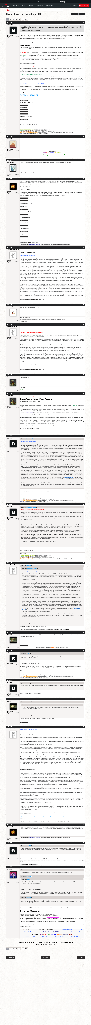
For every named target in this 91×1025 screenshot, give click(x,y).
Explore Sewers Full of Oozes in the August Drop (42, 1)
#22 (83, 866)
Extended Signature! (23, 321)
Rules (23, 5)
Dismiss (62, 1)
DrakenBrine (28, 869)
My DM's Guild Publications (67, 929)
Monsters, (47, 152)
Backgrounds (60, 934)
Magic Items (52, 152)
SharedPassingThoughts (31, 438)
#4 (83, 178)
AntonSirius (28, 565)
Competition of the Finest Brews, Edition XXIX (56, 149)
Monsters (45, 934)
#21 (83, 842)
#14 (83, 562)
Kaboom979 (28, 845)
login (45, 943)
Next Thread (81, 957)
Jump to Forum (45, 957)
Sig (31, 172)
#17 (83, 680)
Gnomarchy (28, 701)
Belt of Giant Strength (58, 289)
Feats (55, 152)
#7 (83, 324)
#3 (83, 160)
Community (40, 5)
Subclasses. (59, 152)
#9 (83, 393)
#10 (83, 435)
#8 (83, 374)
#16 (83, 650)
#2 (83, 136)
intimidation (74, 405)
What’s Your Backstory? (75, 931)
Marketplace (49, 5)
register (55, 943)
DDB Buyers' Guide (45, 936)
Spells (41, 934)
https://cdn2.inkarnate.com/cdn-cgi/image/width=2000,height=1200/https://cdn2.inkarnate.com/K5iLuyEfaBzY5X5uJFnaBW (46, 816)
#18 (83, 698)
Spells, (44, 152)
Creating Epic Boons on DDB (30, 936)
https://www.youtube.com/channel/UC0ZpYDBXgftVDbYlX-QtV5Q (57, 371)
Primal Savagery (29, 412)
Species (70, 934)
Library (31, 5)
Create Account (84, 5)
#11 (83, 504)
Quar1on (27, 653)
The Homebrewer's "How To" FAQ (51, 932)
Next (26, 19)
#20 (83, 824)
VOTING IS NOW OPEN (29, 95)
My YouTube (80, 929)
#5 (83, 247)
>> (36, 507)
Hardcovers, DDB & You (59, 936)
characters (36, 172)
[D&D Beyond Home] (6, 5)
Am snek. (22, 389)
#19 (83, 726)
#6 (83, 304)
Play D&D (15, 5)
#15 (83, 632)
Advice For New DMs (28, 931)
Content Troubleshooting (75, 936)
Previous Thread (11, 957)
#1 (83, 22)
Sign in (75, 5)
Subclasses (65, 934)
